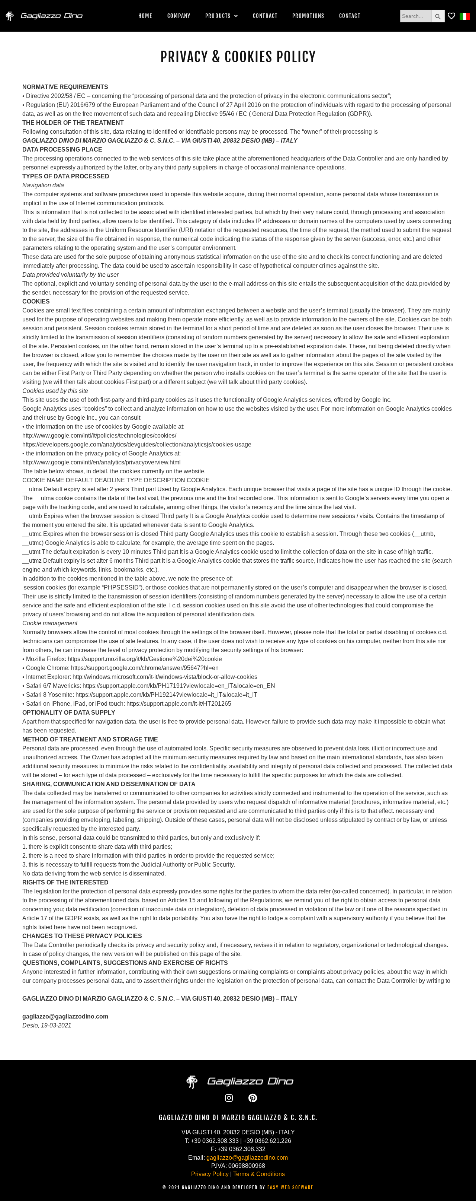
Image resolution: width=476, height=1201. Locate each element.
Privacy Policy (210, 1174)
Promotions (308, 15)
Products (218, 15)
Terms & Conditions (259, 1174)
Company (179, 15)
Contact (349, 15)
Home (145, 15)
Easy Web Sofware (290, 1187)
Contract (265, 15)
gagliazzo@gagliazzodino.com (247, 1157)
